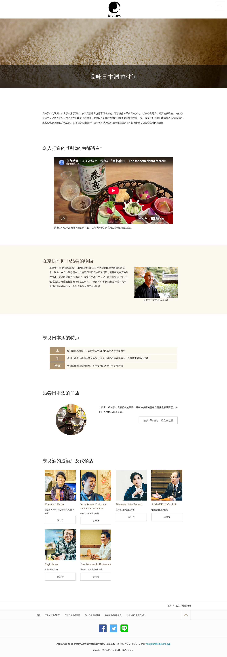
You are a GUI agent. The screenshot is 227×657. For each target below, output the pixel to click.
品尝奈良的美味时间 (113, 615)
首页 (38, 615)
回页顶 (186, 615)
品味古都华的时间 (72, 615)
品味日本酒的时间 (92, 615)
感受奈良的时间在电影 (136, 615)
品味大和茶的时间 (52, 615)
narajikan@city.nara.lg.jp (158, 644)
